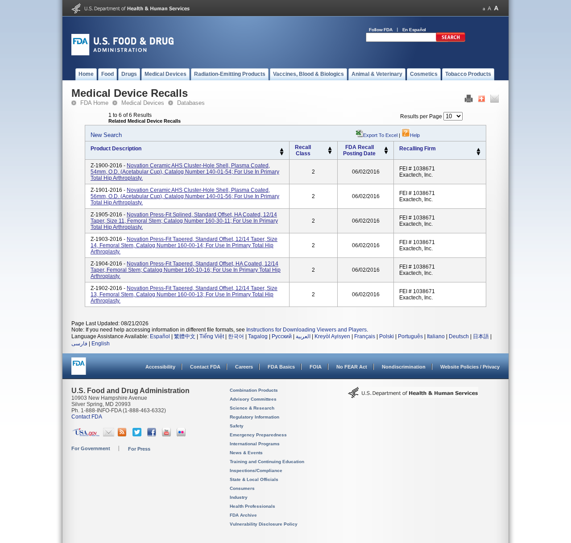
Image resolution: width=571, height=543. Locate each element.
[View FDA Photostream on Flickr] (182, 434)
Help (415, 135)
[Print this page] (468, 101)
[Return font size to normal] (489, 8)
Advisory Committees (253, 399)
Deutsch (459, 336)
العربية (303, 336)
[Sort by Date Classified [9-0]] (386, 152)
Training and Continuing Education (267, 461)
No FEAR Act (351, 366)
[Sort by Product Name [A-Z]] (282, 150)
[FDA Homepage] (78, 370)
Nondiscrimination (404, 366)
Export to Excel (380, 135)
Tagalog (258, 336)
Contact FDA (205, 366)
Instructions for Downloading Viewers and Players (306, 330)
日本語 (481, 336)
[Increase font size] (496, 8)
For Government (90, 448)
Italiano (436, 336)
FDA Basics (281, 366)
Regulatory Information (254, 417)
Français (364, 336)
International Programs (255, 443)
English (100, 343)
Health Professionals (252, 506)
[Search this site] (450, 40)
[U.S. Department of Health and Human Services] (130, 11)
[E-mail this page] (494, 101)
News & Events (246, 452)
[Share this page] (481, 101)
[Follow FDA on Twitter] (138, 434)
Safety (237, 425)
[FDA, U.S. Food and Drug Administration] (122, 53)
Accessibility (160, 366)
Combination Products (254, 390)
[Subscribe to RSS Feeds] (123, 434)
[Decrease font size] (484, 8)
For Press (139, 449)
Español (160, 336)
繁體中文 (184, 336)
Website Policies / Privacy (470, 366)
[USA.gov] (85, 434)
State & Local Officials (254, 479)
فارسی (79, 343)
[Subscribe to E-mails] (108, 434)
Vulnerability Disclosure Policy (264, 524)
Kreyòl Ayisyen (332, 336)
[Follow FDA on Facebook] (152, 434)
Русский (282, 336)
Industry (239, 497)
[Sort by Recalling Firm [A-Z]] (478, 150)
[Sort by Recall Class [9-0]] (330, 152)
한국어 (236, 336)
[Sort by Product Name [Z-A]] (282, 154)
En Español (414, 29)
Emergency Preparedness (258, 434)
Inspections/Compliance (256, 470)
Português (410, 336)
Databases (191, 102)
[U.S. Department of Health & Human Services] (413, 395)
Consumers (242, 488)
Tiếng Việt (211, 336)
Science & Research (252, 408)
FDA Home (94, 102)
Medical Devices (142, 102)
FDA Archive (243, 515)
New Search (106, 135)
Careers (244, 366)
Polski (386, 336)
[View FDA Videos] (167, 434)
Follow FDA (381, 29)
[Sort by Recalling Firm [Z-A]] (478, 154)
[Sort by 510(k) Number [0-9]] (330, 148)
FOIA (316, 366)
